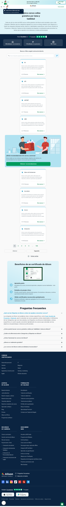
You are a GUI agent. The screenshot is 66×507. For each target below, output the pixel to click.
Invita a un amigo (25, 453)
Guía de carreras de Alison (8, 437)
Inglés (3, 373)
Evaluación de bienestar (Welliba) (9, 449)
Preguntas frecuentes (23, 473)
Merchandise (24, 464)
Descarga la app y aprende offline (29, 445)
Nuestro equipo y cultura (8, 395)
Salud (19, 368)
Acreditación (24, 390)
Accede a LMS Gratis (26, 434)
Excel (46, 316)
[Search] (3, 5)
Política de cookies (39, 499)
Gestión (3, 365)
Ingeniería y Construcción (8, 370)
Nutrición (13, 318)
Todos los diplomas (26, 395)
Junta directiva (5, 393)
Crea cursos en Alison (26, 442)
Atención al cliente (22, 476)
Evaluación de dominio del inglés (9, 458)
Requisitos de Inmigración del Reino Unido (31, 459)
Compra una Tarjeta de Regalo (28, 412)
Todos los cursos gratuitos (27, 398)
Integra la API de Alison (26, 448)
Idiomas (4, 368)
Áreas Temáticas (25, 406)
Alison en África (6, 415)
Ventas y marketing (23, 370)
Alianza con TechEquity (27, 456)
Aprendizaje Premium (26, 409)
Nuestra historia (6, 390)
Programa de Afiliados (26, 437)
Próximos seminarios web (27, 461)
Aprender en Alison (6, 406)
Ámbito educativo (22, 373)
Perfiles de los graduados (27, 404)
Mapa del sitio (48, 499)
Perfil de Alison (24, 440)
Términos (17, 499)
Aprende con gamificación (27, 451)
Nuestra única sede (6, 398)
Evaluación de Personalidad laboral (8, 453)
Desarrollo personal (6, 362)
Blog (3, 409)
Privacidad (11, 499)
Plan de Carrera (5, 440)
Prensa (3, 412)
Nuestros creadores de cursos (9, 404)
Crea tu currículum (6, 434)
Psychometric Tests (7, 442)
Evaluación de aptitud (8, 445)
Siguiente (37, 251)
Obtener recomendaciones (28, 164)
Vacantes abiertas (6, 401)
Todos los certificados (26, 393)
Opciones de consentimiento (27, 499)
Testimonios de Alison (26, 401)
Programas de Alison (7, 417)
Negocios (20, 365)
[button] (33, 313)
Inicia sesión (61, 6)
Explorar (1, 6)
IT (18, 362)
